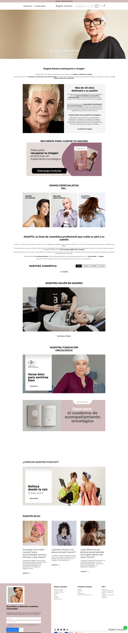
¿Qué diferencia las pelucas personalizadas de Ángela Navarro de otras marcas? (92, 553)
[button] (101, 6)
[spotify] (64, 629)
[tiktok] (67, 629)
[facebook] (58, 629)
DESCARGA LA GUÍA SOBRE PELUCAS (64, 1)
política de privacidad (30, 624)
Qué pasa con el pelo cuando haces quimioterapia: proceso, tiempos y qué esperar (35, 553)
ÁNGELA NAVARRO (60, 587)
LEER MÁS (26, 573)
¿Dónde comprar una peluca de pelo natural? (64, 550)
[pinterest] (61, 629)
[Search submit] (97, 6)
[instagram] (55, 629)
